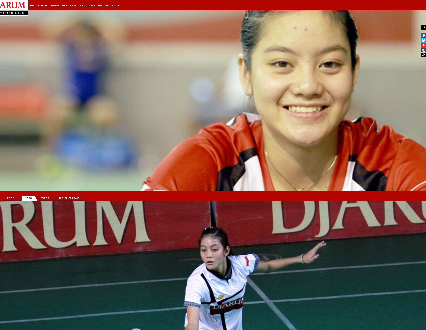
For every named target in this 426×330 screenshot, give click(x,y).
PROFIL (82, 5)
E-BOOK (92, 5)
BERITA (73, 5)
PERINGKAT (42, 5)
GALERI (115, 5)
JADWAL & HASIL (59, 5)
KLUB (32, 5)
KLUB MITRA (104, 5)
